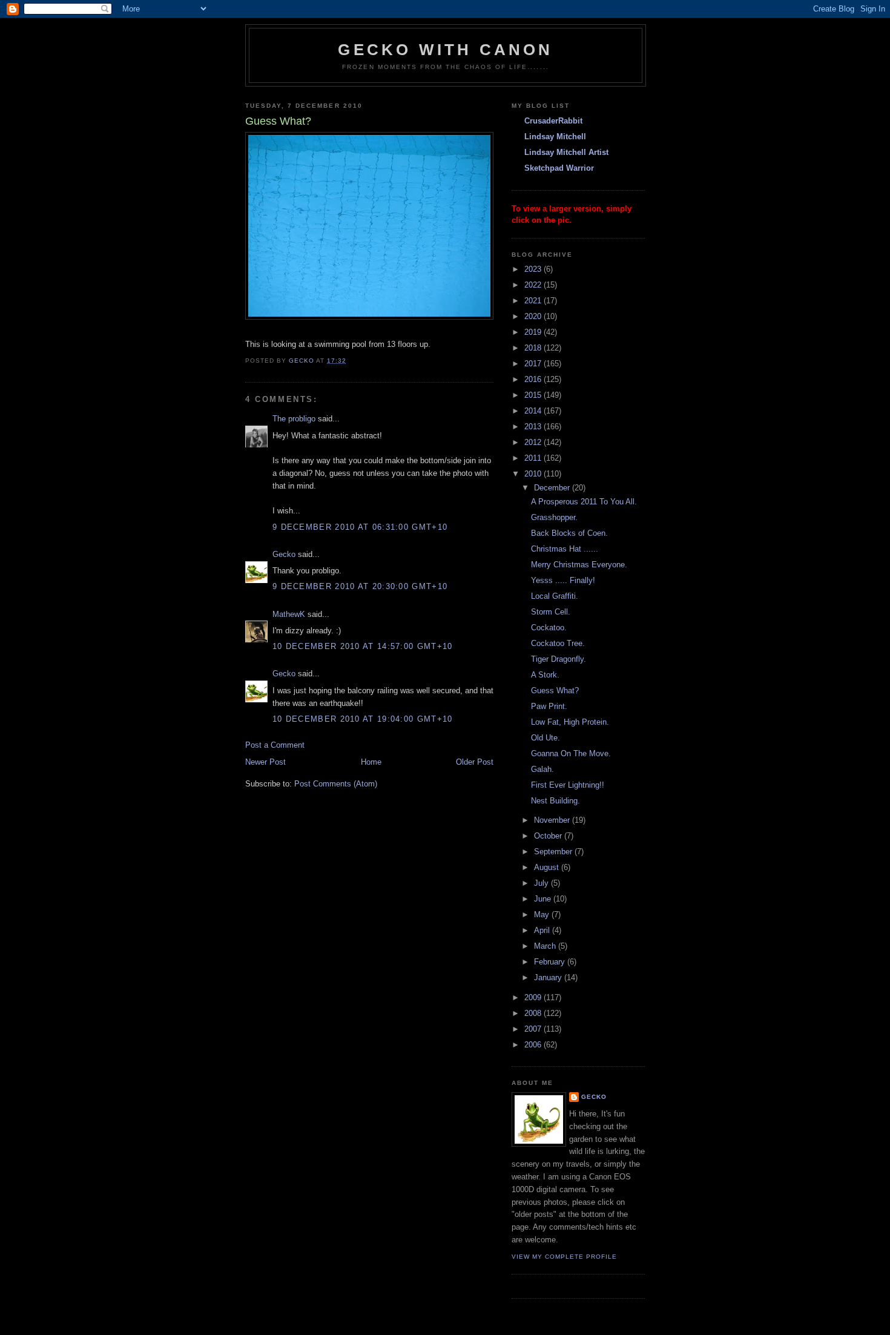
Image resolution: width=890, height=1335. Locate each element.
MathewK (288, 614)
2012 (534, 442)
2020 (534, 316)
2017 (534, 363)
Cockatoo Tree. (558, 643)
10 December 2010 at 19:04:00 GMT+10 (362, 719)
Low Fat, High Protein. (570, 722)
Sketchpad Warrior (559, 168)
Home (371, 761)
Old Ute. (545, 737)
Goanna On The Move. (571, 753)
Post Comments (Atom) (335, 783)
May (543, 914)
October (549, 835)
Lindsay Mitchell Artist (566, 152)
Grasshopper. (554, 517)
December (553, 487)
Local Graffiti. (554, 596)
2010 (534, 473)
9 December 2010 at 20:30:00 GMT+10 (359, 586)
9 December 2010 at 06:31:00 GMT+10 (359, 527)
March (546, 946)
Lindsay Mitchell (555, 136)
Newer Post (265, 761)
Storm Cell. (550, 611)
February (550, 961)
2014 (534, 410)
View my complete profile (564, 1256)
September (554, 851)
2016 (534, 379)
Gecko (283, 554)
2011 (534, 458)
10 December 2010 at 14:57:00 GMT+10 (362, 646)
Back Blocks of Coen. (569, 533)
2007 (534, 1028)
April (543, 930)
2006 (534, 1044)
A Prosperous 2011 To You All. (584, 501)
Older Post (474, 761)
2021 (534, 300)
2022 (534, 284)
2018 (534, 347)
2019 (534, 332)
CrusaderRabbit (553, 120)
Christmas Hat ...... (564, 548)
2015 (534, 395)
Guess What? (555, 690)
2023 (534, 269)
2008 (534, 1013)
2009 (534, 997)
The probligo (293, 418)
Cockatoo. (549, 627)
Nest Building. (555, 800)
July (542, 883)
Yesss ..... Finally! (563, 580)
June (543, 898)
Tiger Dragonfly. (558, 659)
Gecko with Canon (445, 50)
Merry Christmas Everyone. (579, 564)
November (553, 820)
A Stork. (545, 674)
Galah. (542, 769)
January (549, 977)
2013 (534, 426)
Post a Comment (275, 745)
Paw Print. (549, 706)
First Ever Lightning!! (567, 784)
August (547, 867)
